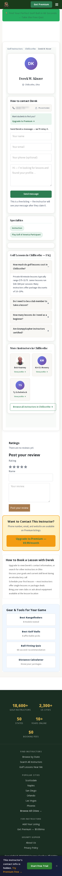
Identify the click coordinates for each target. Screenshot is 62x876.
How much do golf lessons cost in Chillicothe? (30, 266)
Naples (31, 785)
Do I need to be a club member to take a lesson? (30, 303)
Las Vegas (31, 800)
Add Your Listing (31, 824)
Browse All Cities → (31, 810)
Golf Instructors (15, 48)
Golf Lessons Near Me (31, 767)
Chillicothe (30, 48)
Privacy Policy (31, 847)
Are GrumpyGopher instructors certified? (29, 330)
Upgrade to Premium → (23, 121)
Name (12, 471)
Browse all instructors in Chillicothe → (33, 407)
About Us (31, 842)
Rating (12, 461)
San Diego (31, 790)
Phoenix (31, 805)
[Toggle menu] (56, 4)
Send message (31, 194)
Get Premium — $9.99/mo (31, 829)
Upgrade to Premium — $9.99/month (31, 541)
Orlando (31, 795)
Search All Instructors (31, 761)
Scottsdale (31, 780)
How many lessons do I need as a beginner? (30, 316)
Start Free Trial (39, 865)
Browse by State (31, 756)
